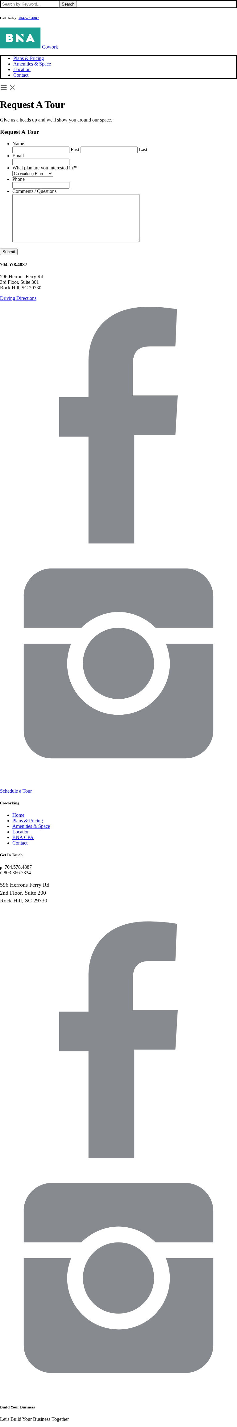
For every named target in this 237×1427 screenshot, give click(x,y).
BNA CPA (23, 837)
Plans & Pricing (28, 58)
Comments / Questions (34, 191)
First (75, 149)
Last (143, 149)
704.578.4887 (29, 18)
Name (18, 143)
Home (18, 815)
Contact (20, 75)
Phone (18, 179)
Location (22, 69)
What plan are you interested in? (44, 167)
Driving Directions (18, 298)
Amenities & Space (32, 63)
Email (18, 155)
